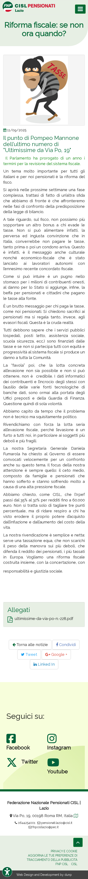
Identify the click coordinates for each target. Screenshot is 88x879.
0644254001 (26, 823)
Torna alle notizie (32, 644)
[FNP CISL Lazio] (44, 6)
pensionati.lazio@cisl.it (56, 823)
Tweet (31, 654)
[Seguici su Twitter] (11, 766)
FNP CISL (62, 864)
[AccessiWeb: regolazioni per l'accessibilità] (7, 872)
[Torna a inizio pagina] (78, 842)
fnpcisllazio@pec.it (45, 827)
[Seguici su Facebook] (11, 742)
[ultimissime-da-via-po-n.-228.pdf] (10, 620)
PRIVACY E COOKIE (64, 851)
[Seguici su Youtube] (53, 766)
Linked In (46, 664)
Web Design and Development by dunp (44, 874)
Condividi (67, 644)
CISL (74, 864)
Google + (58, 654)
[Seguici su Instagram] (52, 742)
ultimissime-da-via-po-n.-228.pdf (44, 618)
